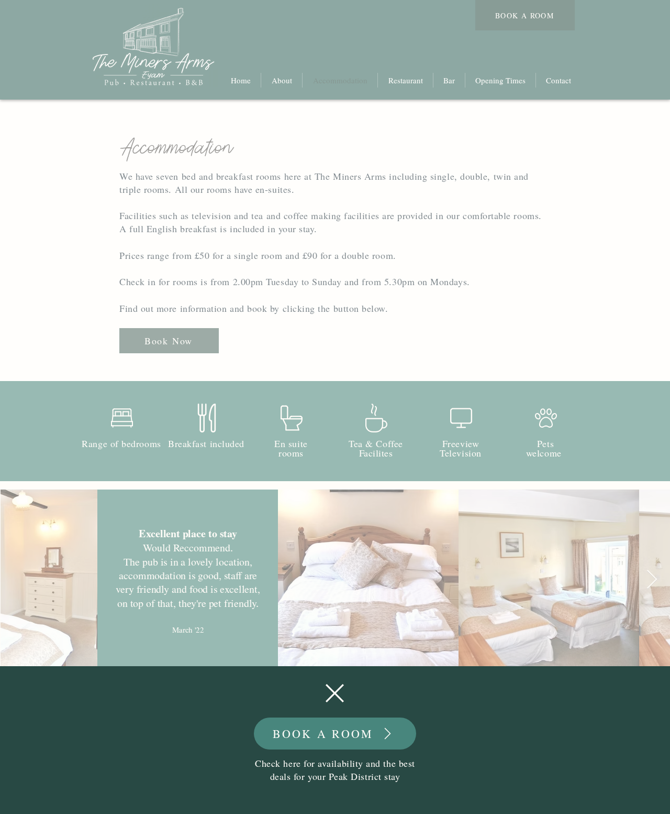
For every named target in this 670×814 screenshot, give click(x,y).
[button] (335, 693)
